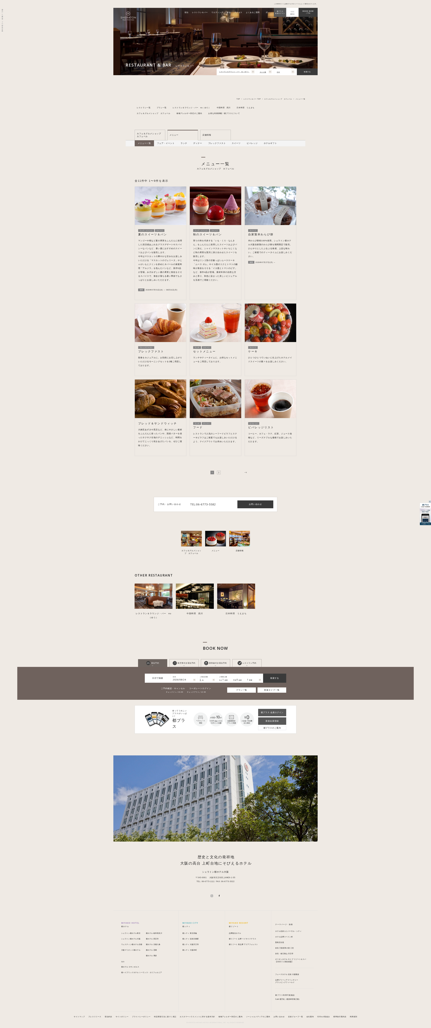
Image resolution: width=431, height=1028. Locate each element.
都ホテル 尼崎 (151, 950)
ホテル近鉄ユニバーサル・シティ (288, 931)
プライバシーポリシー (141, 1017)
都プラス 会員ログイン (272, 712)
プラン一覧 (241, 690)
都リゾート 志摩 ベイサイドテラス (242, 939)
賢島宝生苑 (279, 942)
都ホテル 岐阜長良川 (154, 933)
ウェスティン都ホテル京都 (131, 944)
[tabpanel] (154, 602)
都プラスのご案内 (272, 728)
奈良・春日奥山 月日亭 (284, 954)
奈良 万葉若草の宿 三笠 (284, 948)
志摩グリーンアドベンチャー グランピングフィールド (286, 981)
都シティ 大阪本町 (189, 950)
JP (267, 12)
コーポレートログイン (200, 688)
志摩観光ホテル (235, 933)
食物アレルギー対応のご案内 (230, 1017)
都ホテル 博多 (151, 956)
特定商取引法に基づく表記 (165, 1017)
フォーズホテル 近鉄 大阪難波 (287, 974)
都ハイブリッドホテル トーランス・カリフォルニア (141, 972)
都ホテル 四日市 (152, 939)
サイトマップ (79, 1017)
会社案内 (310, 1017)
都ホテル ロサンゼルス (130, 967)
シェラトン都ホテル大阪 (131, 939)
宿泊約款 (108, 1017)
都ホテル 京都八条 (153, 944)
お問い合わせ (279, 1017)
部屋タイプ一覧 (271, 690)
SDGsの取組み (323, 1017)
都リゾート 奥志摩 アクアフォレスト (243, 944)
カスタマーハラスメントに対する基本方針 (197, 1017)
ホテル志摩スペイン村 (284, 937)
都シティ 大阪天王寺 (190, 944)
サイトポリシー (122, 1017)
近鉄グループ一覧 (295, 1017)
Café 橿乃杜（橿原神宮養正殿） (287, 999)
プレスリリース (94, 1017)
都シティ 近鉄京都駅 (190, 939)
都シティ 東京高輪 (189, 933)
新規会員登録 (272, 721)
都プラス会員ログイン (280, 12)
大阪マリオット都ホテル (131, 950)
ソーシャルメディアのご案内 (258, 1017)
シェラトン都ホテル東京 (131, 933)
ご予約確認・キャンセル (173, 688)
